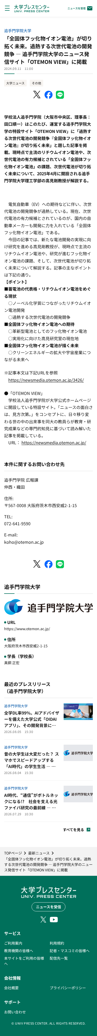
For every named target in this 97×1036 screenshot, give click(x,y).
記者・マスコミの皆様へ (69, 950)
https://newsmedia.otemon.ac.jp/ (53, 442)
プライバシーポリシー (68, 987)
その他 (36, 83)
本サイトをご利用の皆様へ (24, 961)
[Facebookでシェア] (48, 95)
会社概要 (11, 987)
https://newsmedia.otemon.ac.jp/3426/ (46, 380)
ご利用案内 (13, 943)
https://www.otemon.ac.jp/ (27, 628)
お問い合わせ (15, 1011)
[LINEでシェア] (60, 95)
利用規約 (57, 943)
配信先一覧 (59, 958)
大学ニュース (15, 83)
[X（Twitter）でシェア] (37, 95)
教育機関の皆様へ (18, 950)
